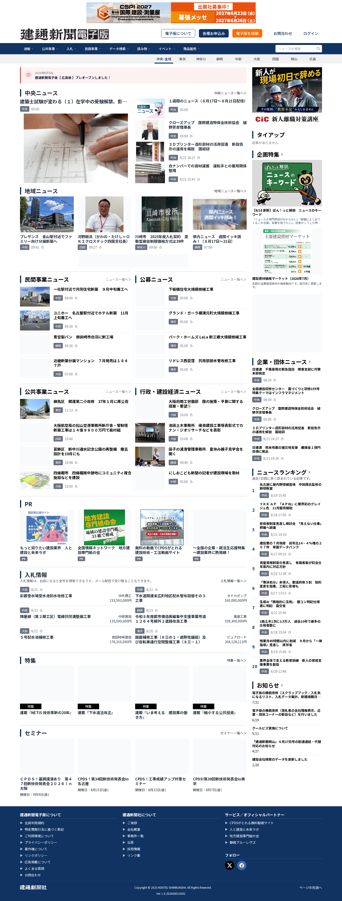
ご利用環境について (37, 836)
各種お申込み (214, 33)
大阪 (257, 59)
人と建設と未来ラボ (242, 829)
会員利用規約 (32, 822)
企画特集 (268, 154)
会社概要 (131, 829)
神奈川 (201, 59)
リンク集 (131, 855)
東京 (182, 59)
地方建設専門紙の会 (242, 836)
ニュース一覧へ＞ (118, 279)
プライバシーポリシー (38, 842)
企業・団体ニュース (282, 361)
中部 (238, 59)
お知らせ (268, 685)
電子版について (178, 33)
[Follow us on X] (229, 865)
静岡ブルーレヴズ (240, 842)
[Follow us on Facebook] (241, 865)
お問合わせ (283, 33)
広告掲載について (35, 862)
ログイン (310, 33)
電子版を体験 (247, 33)
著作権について (33, 849)
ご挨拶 (130, 822)
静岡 (219, 59)
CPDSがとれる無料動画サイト (249, 822)
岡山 (294, 59)
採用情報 (131, 849)
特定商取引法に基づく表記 (42, 829)
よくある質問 (32, 868)
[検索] (318, 48)
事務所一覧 (133, 836)
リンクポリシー (33, 855)
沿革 (128, 842)
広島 (312, 59)
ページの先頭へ (310, 887)
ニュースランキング (282, 472)
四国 (275, 59)
